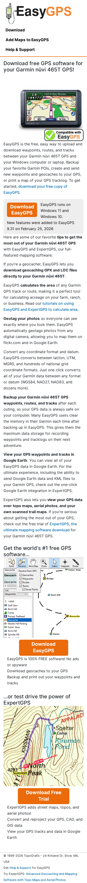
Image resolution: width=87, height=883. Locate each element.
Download (15, 30)
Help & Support (20, 868)
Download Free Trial (43, 795)
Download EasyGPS (22, 210)
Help (20, 49)
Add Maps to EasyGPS (27, 39)
